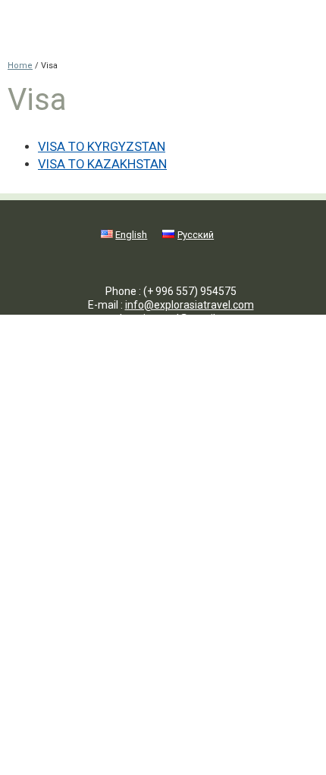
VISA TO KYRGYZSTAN (101, 147)
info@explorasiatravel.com (189, 305)
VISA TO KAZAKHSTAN (102, 164)
